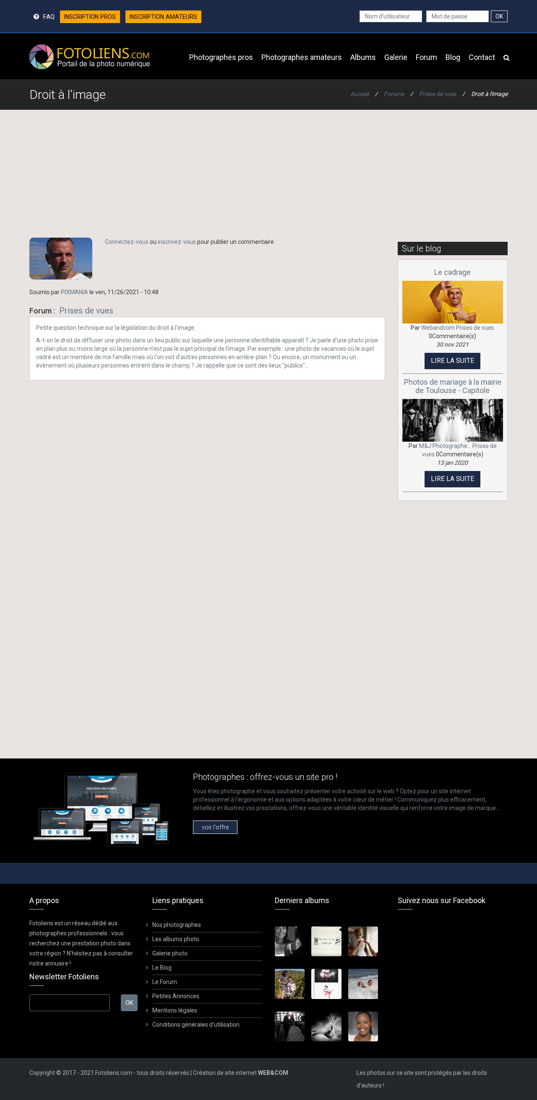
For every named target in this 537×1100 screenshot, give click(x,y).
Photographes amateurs (301, 57)
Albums (363, 57)
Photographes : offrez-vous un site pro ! (265, 777)
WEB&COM (273, 1072)
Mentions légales (174, 1010)
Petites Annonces (175, 996)
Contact (482, 57)
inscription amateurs (163, 17)
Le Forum (164, 981)
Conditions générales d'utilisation (196, 1024)
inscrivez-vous (177, 241)
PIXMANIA (74, 292)
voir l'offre (215, 827)
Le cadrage (452, 272)
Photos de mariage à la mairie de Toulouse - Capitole (452, 386)
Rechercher (506, 56)
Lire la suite (452, 361)
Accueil (359, 94)
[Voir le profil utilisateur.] (60, 258)
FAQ (49, 16)
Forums (394, 94)
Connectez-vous (127, 241)
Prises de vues (437, 94)
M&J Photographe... (445, 446)
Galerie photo (170, 953)
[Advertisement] (268, 177)
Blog (453, 57)
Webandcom (438, 327)
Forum (426, 57)
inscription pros (90, 17)
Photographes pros (221, 57)
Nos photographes (176, 924)
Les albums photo (175, 939)
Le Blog (162, 967)
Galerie (395, 57)
